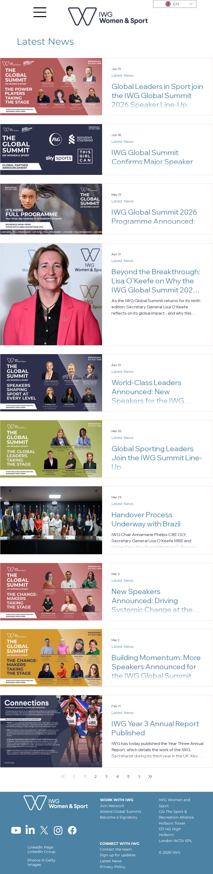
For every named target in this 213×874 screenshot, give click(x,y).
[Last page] (150, 776)
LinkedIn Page (40, 847)
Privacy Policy (112, 866)
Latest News (122, 75)
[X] (44, 830)
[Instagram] (58, 830)
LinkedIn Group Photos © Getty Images (42, 858)
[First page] (63, 776)
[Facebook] (72, 830)
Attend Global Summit (121, 811)
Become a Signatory (118, 817)
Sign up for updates (118, 855)
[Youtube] (16, 830)
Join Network (112, 805)
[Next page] (139, 776)
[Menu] (40, 12)
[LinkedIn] (30, 830)
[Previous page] (73, 776)
